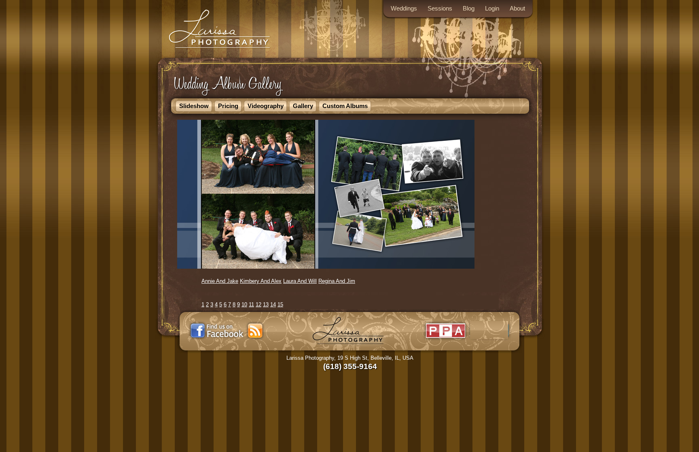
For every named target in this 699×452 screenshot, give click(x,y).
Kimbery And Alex (261, 281)
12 (258, 304)
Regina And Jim (336, 281)
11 (251, 304)
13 (266, 304)
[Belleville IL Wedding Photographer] (220, 49)
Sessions (440, 8)
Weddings (404, 8)
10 (244, 304)
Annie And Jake (219, 281)
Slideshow (194, 105)
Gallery (303, 105)
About (517, 8)
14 (273, 304)
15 (280, 304)
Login (492, 8)
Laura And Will (300, 281)
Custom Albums (345, 105)
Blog (468, 8)
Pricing (228, 105)
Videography (266, 105)
